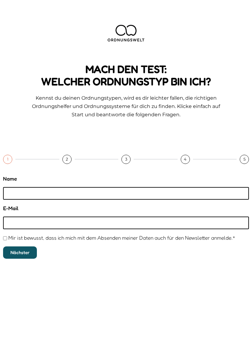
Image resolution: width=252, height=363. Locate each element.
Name (10, 178)
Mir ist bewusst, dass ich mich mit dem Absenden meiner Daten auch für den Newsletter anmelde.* (121, 237)
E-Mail (10, 208)
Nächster (20, 252)
